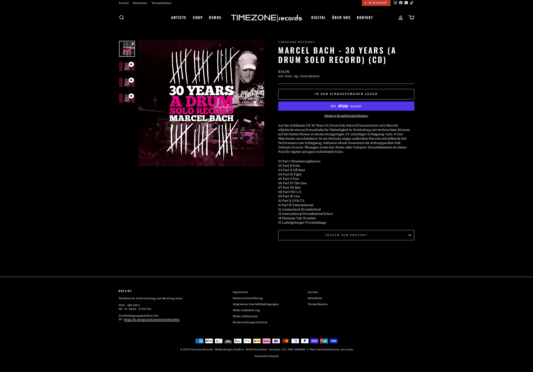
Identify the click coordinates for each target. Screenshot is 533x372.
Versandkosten (162, 3)
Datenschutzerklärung (248, 298)
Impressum (240, 292)
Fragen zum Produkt (346, 235)
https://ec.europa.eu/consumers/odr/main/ (152, 319)
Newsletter (140, 3)
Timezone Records (296, 42)
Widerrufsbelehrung (246, 310)
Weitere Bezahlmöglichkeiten (346, 116)
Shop (198, 17)
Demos (215, 17)
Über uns (341, 17)
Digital (318, 17)
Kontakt (365, 17)
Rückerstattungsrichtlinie (250, 322)
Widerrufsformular (245, 316)
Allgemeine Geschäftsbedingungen (256, 304)
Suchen (124, 3)
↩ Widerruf (376, 2)
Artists (179, 17)
